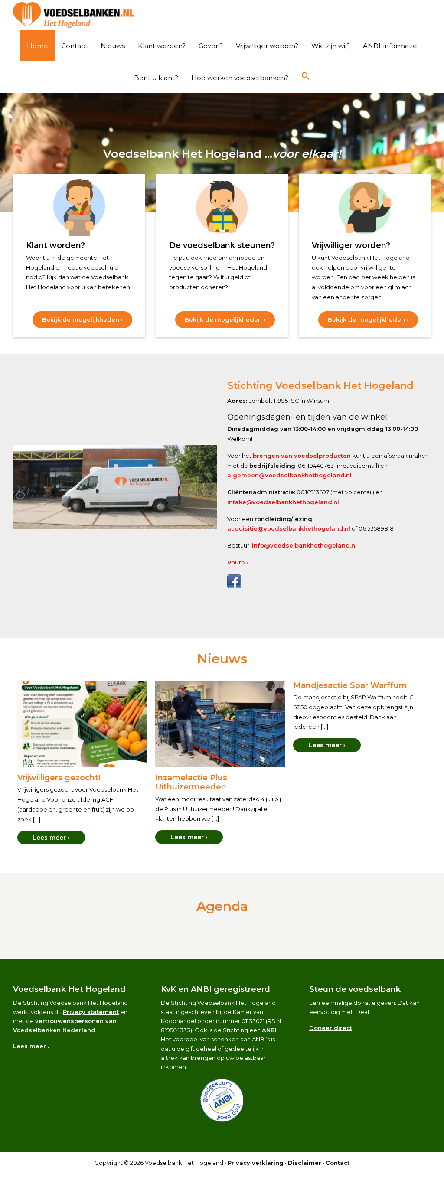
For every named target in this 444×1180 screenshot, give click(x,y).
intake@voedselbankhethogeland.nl (283, 502)
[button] (306, 76)
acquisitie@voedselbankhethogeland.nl (288, 528)
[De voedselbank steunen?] (222, 208)
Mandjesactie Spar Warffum (350, 685)
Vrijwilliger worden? (351, 245)
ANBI (269, 1030)
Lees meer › (51, 837)
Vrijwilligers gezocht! (58, 777)
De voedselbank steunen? (222, 245)
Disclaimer (304, 1162)
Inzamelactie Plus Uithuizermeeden (191, 782)
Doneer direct (330, 1027)
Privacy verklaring (256, 1162)
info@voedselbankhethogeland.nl (304, 545)
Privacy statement (91, 1011)
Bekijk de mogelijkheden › (87, 322)
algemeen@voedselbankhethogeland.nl (289, 475)
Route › (237, 562)
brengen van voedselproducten (303, 455)
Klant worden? (55, 245)
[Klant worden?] (79, 208)
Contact (337, 1162)
